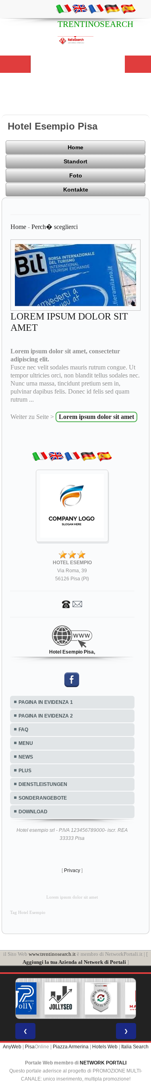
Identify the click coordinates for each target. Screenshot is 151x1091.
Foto (75, 175)
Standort (75, 161)
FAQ (23, 729)
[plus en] (80, 8)
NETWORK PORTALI (103, 1063)
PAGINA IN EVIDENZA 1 (46, 702)
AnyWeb (12, 1047)
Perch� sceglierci (54, 226)
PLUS (25, 770)
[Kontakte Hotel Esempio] (72, 603)
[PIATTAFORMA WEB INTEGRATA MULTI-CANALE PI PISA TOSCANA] (101, 998)
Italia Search (135, 1047)
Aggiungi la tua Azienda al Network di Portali (74, 962)
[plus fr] (96, 8)
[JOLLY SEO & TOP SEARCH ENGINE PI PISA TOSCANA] (60, 998)
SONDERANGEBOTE (43, 798)
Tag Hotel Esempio (28, 912)
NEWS (26, 757)
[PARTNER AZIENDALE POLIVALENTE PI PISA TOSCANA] (20, 998)
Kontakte (75, 189)
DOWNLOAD (33, 812)
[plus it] (64, 8)
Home (75, 147)
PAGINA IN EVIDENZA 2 (46, 716)
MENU (26, 743)
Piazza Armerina (71, 1047)
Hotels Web (105, 1047)
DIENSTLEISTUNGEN (43, 784)
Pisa (30, 1047)
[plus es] (128, 8)
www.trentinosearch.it (52, 954)
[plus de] (112, 8)
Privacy (72, 870)
